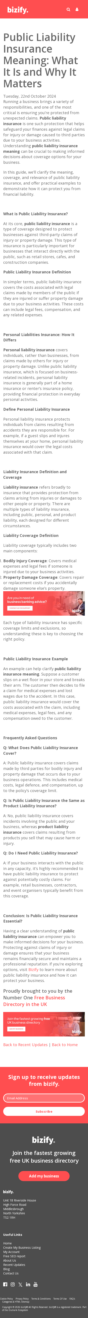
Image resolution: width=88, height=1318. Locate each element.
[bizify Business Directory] (18, 8)
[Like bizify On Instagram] (13, 1285)
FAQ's (72, 1298)
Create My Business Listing (22, 1247)
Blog (6, 1269)
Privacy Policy (22, 1298)
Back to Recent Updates (25, 1044)
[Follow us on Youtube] (36, 1285)
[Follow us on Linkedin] (28, 1285)
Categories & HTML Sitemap (15, 1301)
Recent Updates (14, 1265)
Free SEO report (14, 1256)
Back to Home (65, 1044)
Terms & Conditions (41, 1298)
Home (7, 1243)
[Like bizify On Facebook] (5, 1285)
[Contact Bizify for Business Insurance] (44, 603)
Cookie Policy (6, 1298)
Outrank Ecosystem (18, 1310)
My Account (11, 1252)
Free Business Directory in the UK (34, 1000)
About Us (9, 1260)
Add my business (44, 1176)
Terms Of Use (60, 1298)
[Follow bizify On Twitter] (20, 1285)
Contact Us (11, 1273)
